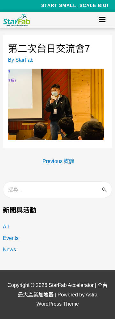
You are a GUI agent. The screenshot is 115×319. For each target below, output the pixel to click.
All (6, 226)
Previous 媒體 (58, 161)
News (9, 249)
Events (11, 238)
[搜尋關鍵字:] (57, 189)
